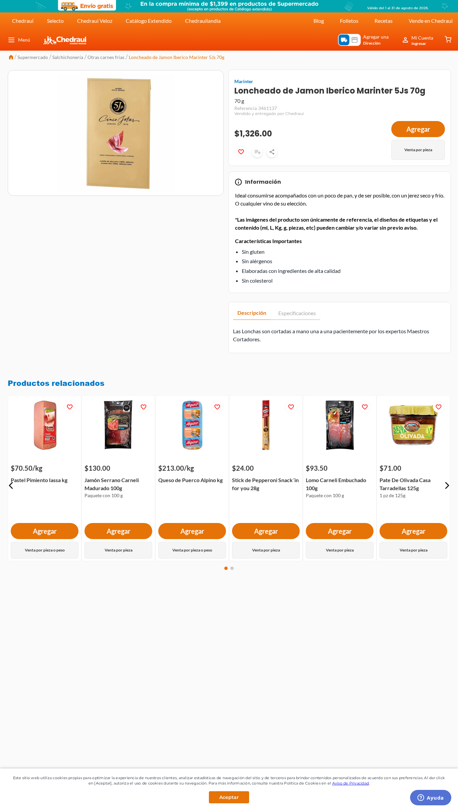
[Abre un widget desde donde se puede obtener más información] (430, 798)
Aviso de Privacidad (350, 783)
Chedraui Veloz (94, 20)
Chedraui (23, 20)
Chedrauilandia (203, 20)
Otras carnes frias (106, 57)
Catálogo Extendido (149, 20)
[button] (11, 485)
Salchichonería (67, 57)
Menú (24, 40)
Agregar (418, 129)
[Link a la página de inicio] (11, 58)
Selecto (55, 20)
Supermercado (32, 57)
